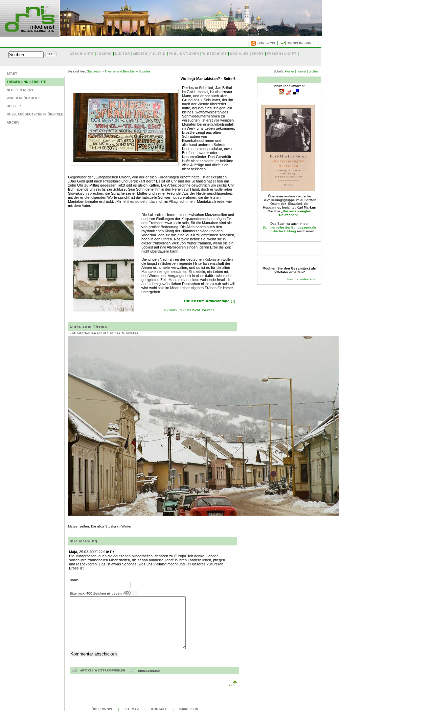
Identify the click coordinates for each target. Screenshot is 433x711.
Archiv (13, 122)
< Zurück (170, 310)
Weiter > (208, 310)
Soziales (145, 71)
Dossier (14, 106)
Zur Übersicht (189, 310)
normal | (302, 71)
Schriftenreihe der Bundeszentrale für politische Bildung (289, 229)
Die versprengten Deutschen (295, 213)
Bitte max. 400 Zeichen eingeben (96, 593)
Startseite (93, 71)
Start (12, 74)
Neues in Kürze (20, 90)
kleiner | (290, 71)
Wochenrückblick (24, 98)
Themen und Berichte (26, 82)
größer (313, 71)
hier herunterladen (302, 279)
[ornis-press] (30, 35)
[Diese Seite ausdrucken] (146, 671)
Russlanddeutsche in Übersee (35, 114)
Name (74, 580)
